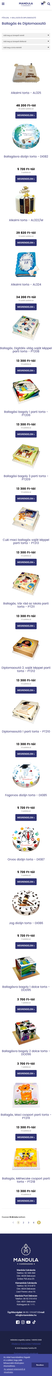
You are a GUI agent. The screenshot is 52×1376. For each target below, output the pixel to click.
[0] (44, 4)
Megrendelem (25, 115)
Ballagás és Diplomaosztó (24, 17)
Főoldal (5, 17)
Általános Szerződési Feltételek (26, 1343)
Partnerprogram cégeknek (26, 1353)
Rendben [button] (40, 1365)
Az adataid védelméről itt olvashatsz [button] (14, 1370)
